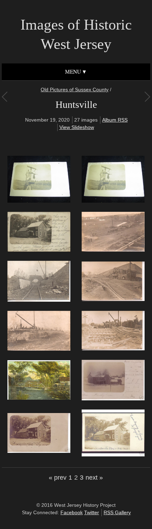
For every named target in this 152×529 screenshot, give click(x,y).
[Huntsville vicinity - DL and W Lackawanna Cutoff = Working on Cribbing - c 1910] (113, 348)
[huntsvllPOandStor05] (38, 451)
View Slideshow (76, 127)
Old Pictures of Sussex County (75, 89)
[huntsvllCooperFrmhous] (113, 398)
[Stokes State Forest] (4, 96)
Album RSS (115, 120)
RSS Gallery (117, 512)
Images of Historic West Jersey (76, 34)
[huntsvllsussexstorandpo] (113, 454)
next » (94, 477)
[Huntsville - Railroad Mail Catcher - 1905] (113, 201)
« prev (57, 477)
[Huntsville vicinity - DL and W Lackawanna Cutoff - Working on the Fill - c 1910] (113, 299)
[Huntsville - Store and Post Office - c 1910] (38, 250)
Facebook (71, 512)
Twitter (91, 512)
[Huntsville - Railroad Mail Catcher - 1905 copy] (38, 201)
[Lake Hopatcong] (147, 96)
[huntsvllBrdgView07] (38, 398)
